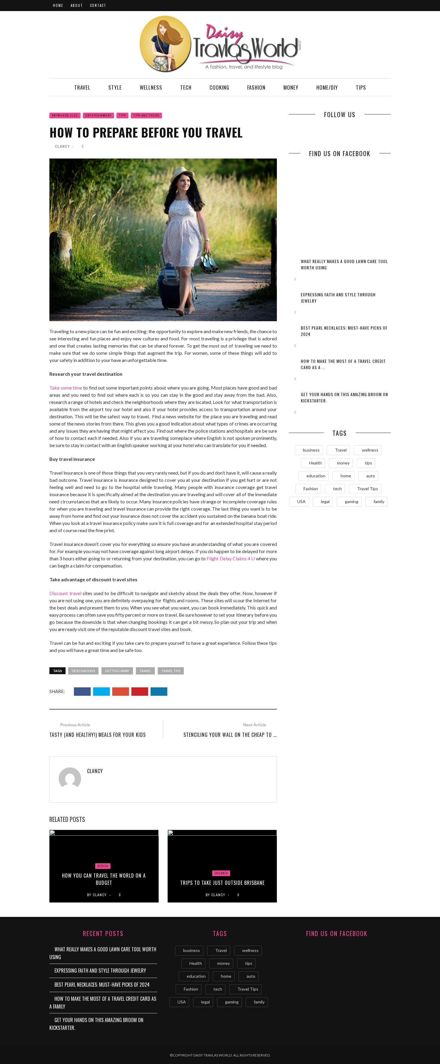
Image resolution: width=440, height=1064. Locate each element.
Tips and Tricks (146, 115)
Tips (361, 87)
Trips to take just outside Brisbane (222, 882)
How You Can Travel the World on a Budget (104, 879)
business (311, 449)
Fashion (256, 87)
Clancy (62, 146)
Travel (82, 87)
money (343, 462)
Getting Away (117, 671)
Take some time (65, 387)
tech (337, 488)
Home (58, 5)
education (316, 475)
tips (368, 462)
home (346, 475)
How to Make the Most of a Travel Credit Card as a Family (102, 1002)
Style (115, 87)
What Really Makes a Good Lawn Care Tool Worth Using (102, 953)
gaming (351, 501)
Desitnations (83, 671)
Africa (103, 866)
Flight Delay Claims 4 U (231, 558)
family (379, 501)
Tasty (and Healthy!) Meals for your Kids (97, 734)
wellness (370, 449)
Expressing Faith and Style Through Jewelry (100, 970)
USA (301, 501)
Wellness (151, 87)
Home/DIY (327, 87)
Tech (186, 87)
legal (325, 501)
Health (315, 462)
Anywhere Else (65, 115)
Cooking (219, 87)
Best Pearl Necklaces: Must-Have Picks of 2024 (102, 984)
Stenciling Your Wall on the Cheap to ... (230, 734)
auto (370, 475)
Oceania (221, 873)
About (77, 5)
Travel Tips (170, 671)
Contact (98, 5)
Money (290, 87)
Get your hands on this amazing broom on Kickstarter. (96, 1023)
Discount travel (65, 593)
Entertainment (98, 115)
